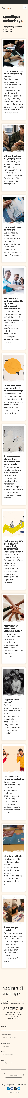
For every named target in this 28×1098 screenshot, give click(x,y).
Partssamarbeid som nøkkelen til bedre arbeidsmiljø (13, 388)
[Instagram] (15, 1088)
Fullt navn (4, 1026)
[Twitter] (18, 1088)
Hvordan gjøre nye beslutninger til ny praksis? (13, 74)
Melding (3, 1060)
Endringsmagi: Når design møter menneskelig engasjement (13, 545)
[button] (25, 7)
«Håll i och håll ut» (13, 856)
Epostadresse (5, 1043)
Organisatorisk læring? (11, 701)
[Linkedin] (8, 1088)
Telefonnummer (6, 1035)
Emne (3, 1052)
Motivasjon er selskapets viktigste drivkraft (13, 628)
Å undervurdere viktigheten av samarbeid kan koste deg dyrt (12, 460)
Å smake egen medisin (11, 929)
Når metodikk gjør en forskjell (13, 228)
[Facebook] (11, 1088)
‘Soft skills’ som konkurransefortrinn (14, 777)
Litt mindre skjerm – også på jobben (13, 157)
